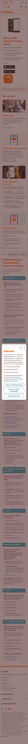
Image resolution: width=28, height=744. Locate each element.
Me (4, 354)
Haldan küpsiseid (14, 396)
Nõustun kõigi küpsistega (14, 385)
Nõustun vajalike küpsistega (14, 390)
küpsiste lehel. (17, 377)
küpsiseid (12, 356)
